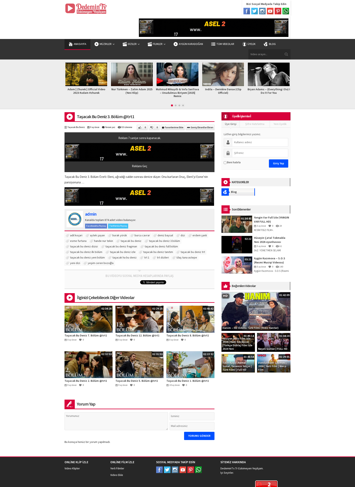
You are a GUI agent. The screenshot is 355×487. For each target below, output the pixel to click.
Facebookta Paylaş (96, 226)
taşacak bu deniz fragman (121, 247)
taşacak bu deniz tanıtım (158, 252)
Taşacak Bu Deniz (76, 127)
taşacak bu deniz (131, 241)
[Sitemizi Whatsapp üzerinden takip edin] (198, 469)
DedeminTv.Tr (229, 468)
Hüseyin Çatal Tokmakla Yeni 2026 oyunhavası (269, 240)
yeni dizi (75, 263)
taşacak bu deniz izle (123, 252)
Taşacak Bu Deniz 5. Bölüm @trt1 (136, 381)
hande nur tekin (103, 241)
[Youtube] (270, 11)
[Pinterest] (278, 11)
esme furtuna (78, 241)
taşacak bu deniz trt (193, 252)
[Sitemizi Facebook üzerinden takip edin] (159, 469)
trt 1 (146, 258)
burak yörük (119, 235)
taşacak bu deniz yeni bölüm (87, 258)
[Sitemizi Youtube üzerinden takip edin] (183, 469)
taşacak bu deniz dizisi (84, 247)
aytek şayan (97, 235)
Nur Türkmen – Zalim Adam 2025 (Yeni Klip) (111, 91)
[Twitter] (254, 11)
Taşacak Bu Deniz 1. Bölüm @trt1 (187, 381)
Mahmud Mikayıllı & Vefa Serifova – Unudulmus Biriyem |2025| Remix (156, 92)
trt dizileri (163, 258)
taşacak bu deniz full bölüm (161, 247)
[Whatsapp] (285, 11)
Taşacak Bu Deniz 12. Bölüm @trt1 (137, 336)
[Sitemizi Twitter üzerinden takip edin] (167, 469)
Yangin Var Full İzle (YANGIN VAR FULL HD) (271, 220)
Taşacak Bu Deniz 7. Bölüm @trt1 (86, 336)
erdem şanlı (199, 235)
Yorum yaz (110, 127)
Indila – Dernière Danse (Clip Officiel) (202, 91)
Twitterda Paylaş (118, 226)
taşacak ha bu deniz (124, 258)
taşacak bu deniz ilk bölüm (86, 252)
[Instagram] (262, 11)
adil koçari (76, 235)
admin (90, 214)
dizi (183, 235)
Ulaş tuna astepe (186, 258)
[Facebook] (246, 11)
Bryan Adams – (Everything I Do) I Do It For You (248, 91)
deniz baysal (165, 235)
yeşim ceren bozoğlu (101, 263)
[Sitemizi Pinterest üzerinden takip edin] (190, 469)
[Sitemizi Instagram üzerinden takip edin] (175, 469)
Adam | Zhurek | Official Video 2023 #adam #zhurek (65, 91)
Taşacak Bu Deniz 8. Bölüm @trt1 (187, 336)
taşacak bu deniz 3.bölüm (164, 241)
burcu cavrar (142, 235)
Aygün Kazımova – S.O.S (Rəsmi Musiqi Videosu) (269, 260)
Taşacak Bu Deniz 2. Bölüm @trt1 (86, 381)
